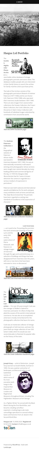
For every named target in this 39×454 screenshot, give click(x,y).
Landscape (7, 447)
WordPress (16, 445)
